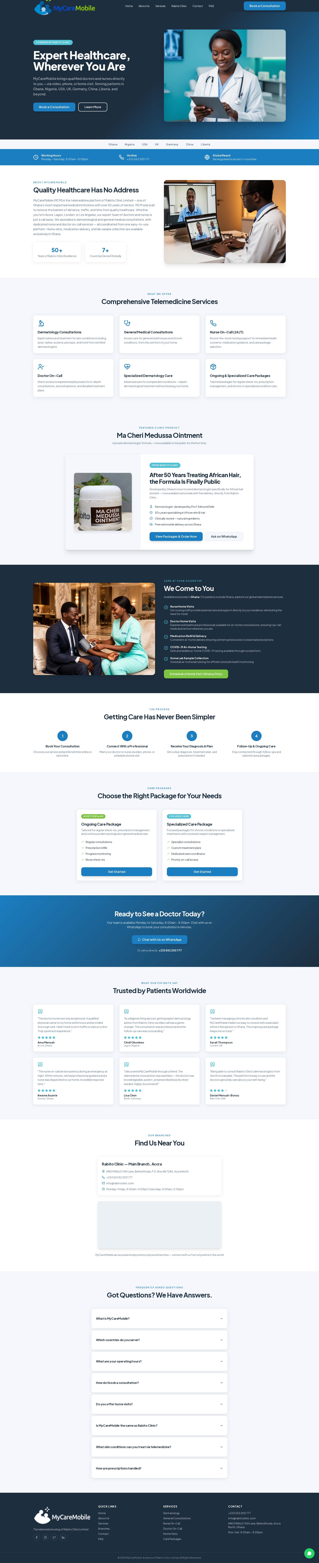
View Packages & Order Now (176, 536)
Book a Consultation (265, 6)
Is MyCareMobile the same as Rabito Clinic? (126, 1425)
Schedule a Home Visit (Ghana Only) (196, 674)
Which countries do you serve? (118, 1340)
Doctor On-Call (172, 1528)
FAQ (211, 6)
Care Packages (172, 1538)
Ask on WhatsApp (224, 536)
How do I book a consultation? (117, 1383)
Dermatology (171, 1513)
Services (160, 6)
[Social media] (36, 1537)
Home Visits (170, 1533)
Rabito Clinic (179, 6)
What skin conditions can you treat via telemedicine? (133, 1447)
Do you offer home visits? (114, 1404)
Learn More (93, 107)
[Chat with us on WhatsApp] (309, 1553)
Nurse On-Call (171, 1523)
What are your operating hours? (119, 1361)
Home (129, 6)
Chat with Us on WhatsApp (161, 939)
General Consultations (177, 1518)
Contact (198, 6)
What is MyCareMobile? (113, 1318)
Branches (104, 1528)
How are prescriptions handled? (118, 1468)
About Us (144, 6)
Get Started (116, 872)
